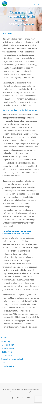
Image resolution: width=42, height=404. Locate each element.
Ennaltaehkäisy (7, 366)
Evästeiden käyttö (26, 392)
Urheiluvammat (7, 348)
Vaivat (3, 338)
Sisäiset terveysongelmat (12, 359)
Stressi (4, 362)
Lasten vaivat (7, 355)
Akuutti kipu (6, 341)
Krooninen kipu (7, 345)
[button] (39, 4)
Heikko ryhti (6, 352)
